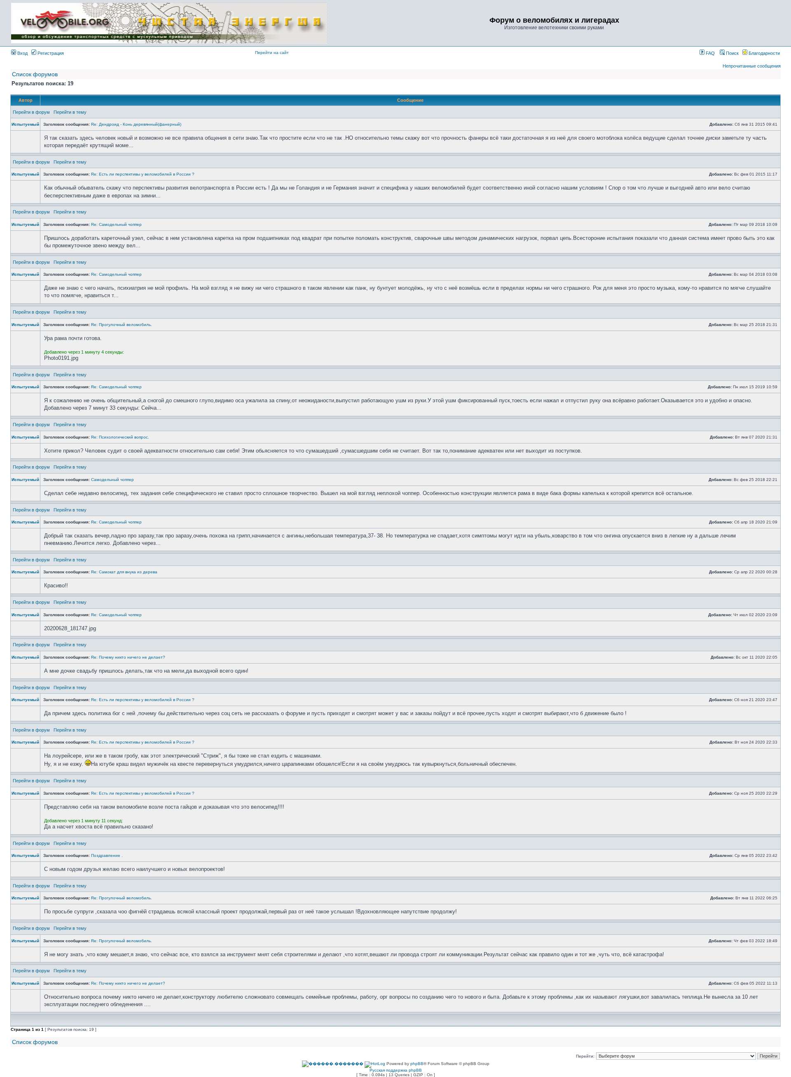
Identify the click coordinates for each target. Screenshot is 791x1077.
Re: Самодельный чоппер (116, 224)
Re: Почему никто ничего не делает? (128, 657)
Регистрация (50, 53)
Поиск (732, 53)
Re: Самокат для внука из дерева (124, 572)
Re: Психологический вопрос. (120, 437)
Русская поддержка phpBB (396, 1070)
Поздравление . (107, 855)
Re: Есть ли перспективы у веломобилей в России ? (142, 174)
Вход (22, 53)
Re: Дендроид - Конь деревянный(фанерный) (136, 124)
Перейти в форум (31, 112)
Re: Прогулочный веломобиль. (121, 324)
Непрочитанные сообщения (752, 65)
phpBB (417, 1063)
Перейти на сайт (272, 52)
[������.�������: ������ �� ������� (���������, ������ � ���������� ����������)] (332, 1064)
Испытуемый (25, 124)
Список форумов (35, 74)
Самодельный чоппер (112, 479)
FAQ (709, 53)
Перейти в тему (70, 112)
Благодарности (763, 53)
